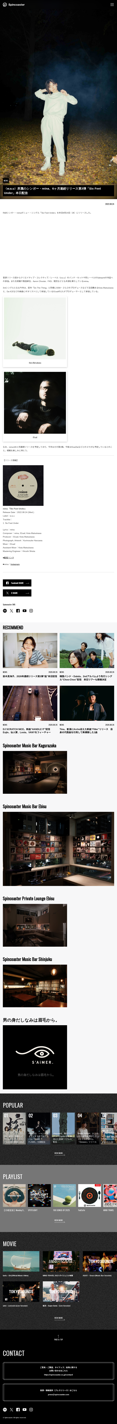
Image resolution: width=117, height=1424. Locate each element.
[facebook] (18, 612)
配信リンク (9, 558)
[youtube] (24, 612)
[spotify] (5, 612)
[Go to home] (14, 4)
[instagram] (31, 612)
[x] (11, 612)
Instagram (15, 564)
